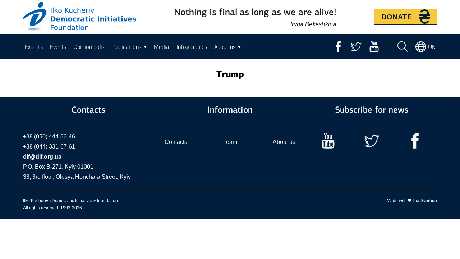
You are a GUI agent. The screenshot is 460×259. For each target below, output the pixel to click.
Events (58, 46)
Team (230, 142)
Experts (34, 46)
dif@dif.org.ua (42, 157)
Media (161, 46)
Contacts (176, 142)
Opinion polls (88, 46)
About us (284, 142)
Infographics (191, 46)
